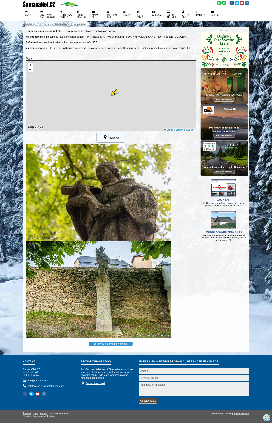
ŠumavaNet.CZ (241, 413)
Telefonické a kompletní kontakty (46, 386)
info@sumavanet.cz (39, 380)
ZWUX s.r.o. (223, 199)
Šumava (27, 413)
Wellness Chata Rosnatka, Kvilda (224, 231)
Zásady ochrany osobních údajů (39, 416)
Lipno (35, 413)
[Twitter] (237, 3)
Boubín (43, 413)
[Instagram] (247, 3)
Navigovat (113, 137)
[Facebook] (232, 3)
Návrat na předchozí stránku (112, 344)
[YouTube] (242, 3)
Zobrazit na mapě (95, 383)
